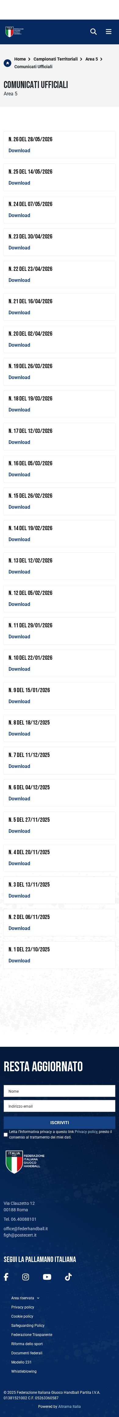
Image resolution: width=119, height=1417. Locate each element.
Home (20, 59)
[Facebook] (6, 1277)
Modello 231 (21, 1362)
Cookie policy (22, 1316)
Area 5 (91, 59)
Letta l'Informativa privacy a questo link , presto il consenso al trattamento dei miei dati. (60, 1134)
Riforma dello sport (27, 1344)
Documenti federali (26, 1353)
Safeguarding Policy (28, 1325)
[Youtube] (47, 1277)
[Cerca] (93, 32)
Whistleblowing (24, 1371)
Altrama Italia (69, 1406)
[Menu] (108, 32)
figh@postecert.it (20, 1235)
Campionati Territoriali (56, 59)
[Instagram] (25, 1277)
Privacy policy (86, 1132)
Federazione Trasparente (31, 1335)
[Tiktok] (68, 1277)
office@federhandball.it (26, 1228)
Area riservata (22, 1298)
